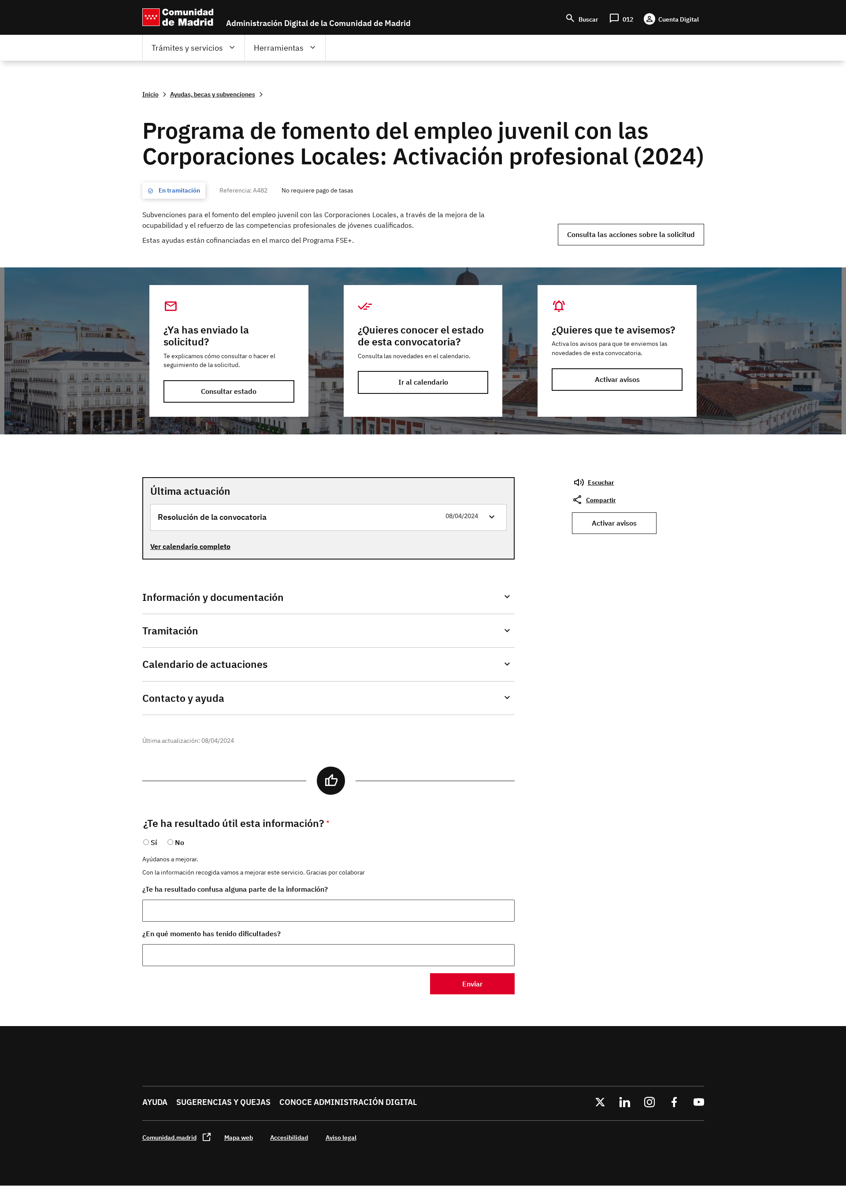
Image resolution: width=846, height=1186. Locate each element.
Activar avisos (617, 379)
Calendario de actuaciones (204, 664)
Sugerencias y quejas (223, 1102)
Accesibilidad (289, 1137)
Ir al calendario (423, 382)
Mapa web (238, 1137)
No (179, 842)
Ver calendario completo (190, 546)
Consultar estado (228, 391)
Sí (154, 842)
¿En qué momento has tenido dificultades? (211, 933)
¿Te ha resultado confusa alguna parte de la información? (235, 889)
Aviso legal (341, 1137)
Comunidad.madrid (169, 1137)
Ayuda (154, 1102)
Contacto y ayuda (183, 698)
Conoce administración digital (348, 1102)
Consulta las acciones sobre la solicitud (631, 234)
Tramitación (170, 631)
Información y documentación (213, 597)
